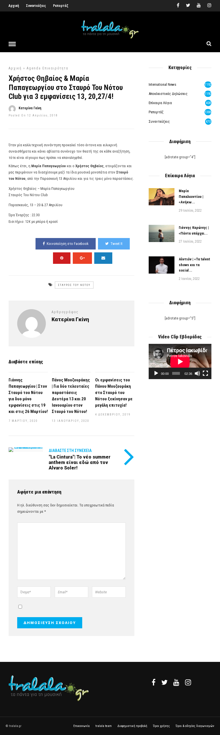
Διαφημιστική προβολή (132, 726)
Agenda (34, 68)
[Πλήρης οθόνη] (205, 373)
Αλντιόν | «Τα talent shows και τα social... (194, 264)
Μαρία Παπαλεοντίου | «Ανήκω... (191, 196)
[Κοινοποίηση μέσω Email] (103, 258)
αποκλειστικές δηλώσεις (168, 93)
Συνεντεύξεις (36, 6)
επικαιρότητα (55, 68)
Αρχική (14, 6)
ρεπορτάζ (156, 112)
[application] (180, 361)
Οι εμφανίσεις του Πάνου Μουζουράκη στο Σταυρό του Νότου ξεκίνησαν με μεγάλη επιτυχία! (114, 392)
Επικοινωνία (81, 726)
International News (162, 84)
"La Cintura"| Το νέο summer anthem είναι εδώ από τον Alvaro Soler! (80, 462)
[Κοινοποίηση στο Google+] (82, 258)
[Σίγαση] (197, 373)
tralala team (103, 726)
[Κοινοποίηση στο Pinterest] (61, 258)
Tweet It (117, 243)
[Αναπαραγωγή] (156, 373)
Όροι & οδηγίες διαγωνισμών (195, 726)
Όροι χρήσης (161, 726)
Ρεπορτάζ (60, 6)
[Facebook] (154, 682)
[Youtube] (199, 5)
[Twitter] (164, 682)
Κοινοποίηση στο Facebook (68, 243)
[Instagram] (209, 5)
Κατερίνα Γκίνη (30, 108)
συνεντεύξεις (159, 121)
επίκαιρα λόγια (160, 103)
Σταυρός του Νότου (74, 285)
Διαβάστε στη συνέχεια (70, 450)
